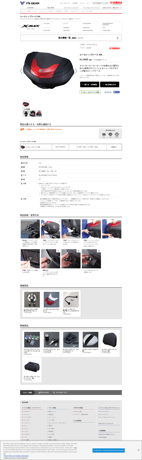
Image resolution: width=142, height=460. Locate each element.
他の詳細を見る (110, 84)
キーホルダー (26, 434)
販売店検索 (45, 392)
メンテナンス (26, 423)
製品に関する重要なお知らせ (107, 434)
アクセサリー (51, 11)
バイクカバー (26, 414)
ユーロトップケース (74, 11)
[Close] (138, 450)
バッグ (25, 437)
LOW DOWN (87, 23)
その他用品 (77, 420)
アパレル (25, 431)
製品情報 (25, 402)
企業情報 (103, 430)
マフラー (66, 23)
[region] (71, 450)
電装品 (50, 425)
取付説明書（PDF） (62, 392)
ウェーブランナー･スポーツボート (57, 423)
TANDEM (66, 27)
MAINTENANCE (88, 30)
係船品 (50, 437)
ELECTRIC (47, 30)
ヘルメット (26, 428)
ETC (104, 27)
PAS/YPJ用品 (78, 408)
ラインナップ (43, 11)
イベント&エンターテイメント (110, 408)
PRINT (117, 137)
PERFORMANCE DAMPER (108, 24)
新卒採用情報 (103, 437)
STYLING (46, 23)
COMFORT (86, 27)
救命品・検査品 (53, 440)
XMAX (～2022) (31, 29)
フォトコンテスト (104, 414)
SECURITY (66, 30)
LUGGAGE (58, 11)
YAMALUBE (106, 30)
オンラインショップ (106, 423)
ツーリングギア (27, 417)
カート (88, 3)
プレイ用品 (51, 420)
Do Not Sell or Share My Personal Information (109, 450)
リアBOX (65, 11)
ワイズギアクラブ (104, 411)
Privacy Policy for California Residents (16, 456)
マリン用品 (52, 408)
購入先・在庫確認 (91, 84)
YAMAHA (88, 48)
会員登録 (74, 3)
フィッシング (52, 417)
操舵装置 (51, 431)
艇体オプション (53, 411)
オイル (25, 425)
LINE (110, 137)
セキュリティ (26, 420)
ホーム (21, 11)
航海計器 (51, 414)
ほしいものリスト (65, 3)
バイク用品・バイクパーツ (31, 11)
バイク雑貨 (26, 440)
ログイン (82, 3)
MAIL (104, 137)
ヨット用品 (51, 434)
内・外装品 (51, 428)
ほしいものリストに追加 (91, 92)
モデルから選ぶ (78, 411)
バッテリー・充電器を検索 (81, 414)
